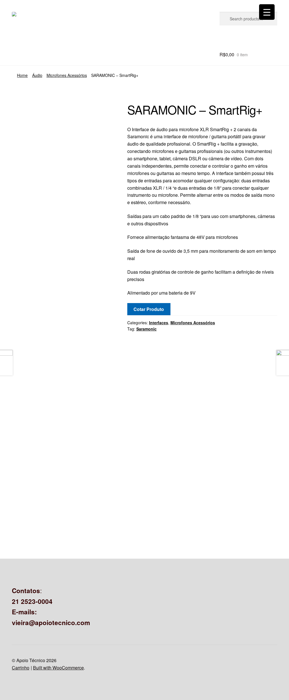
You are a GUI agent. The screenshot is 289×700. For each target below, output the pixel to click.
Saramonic (146, 329)
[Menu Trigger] (267, 12)
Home (22, 75)
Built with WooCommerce (58, 667)
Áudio (37, 75)
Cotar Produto (148, 309)
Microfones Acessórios (67, 75)
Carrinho (20, 667)
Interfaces (158, 322)
